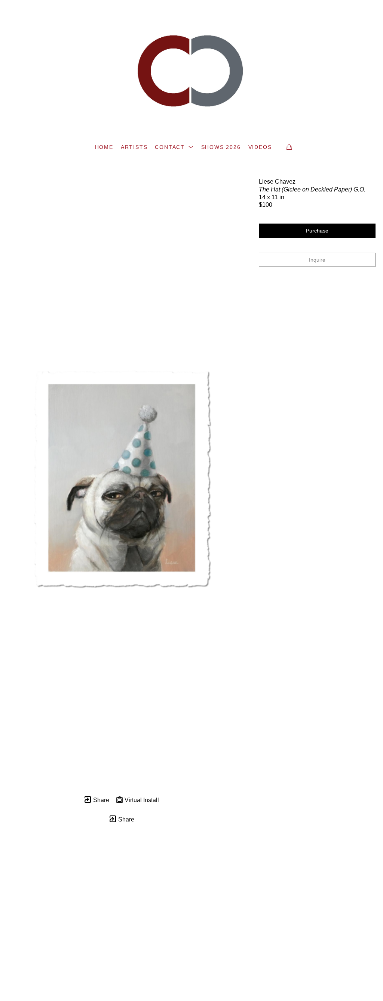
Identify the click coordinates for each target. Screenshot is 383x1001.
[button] (174, 147)
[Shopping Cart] (289, 147)
